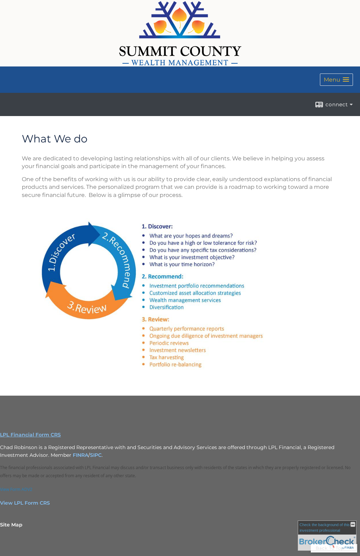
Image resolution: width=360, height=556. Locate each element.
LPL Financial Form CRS (30, 435)
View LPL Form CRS (25, 503)
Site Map (11, 525)
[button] (336, 80)
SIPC (96, 455)
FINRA (80, 455)
